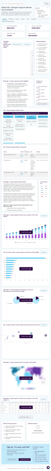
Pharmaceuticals (40, 10)
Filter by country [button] (17, 44)
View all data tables (25, 417)
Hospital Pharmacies (42, 120)
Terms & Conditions (40, 468)
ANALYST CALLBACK (42, 104)
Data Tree (37, 8)
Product (8, 116)
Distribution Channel (42, 116)
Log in (46, 3)
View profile (22, 155)
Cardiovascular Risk (19, 129)
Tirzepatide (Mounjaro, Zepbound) (8, 126)
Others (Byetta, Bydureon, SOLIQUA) (8, 139)
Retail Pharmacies (43, 123)
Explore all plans (12, 459)
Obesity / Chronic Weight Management (19, 125)
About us (28, 468)
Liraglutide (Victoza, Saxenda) (8, 134)
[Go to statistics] (8, 400)
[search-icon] (22, 4)
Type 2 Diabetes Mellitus (19, 120)
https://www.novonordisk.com (43, 172)
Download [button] (27, 44)
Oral (31, 124)
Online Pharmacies (43, 126)
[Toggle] (35, 10)
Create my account (24, 459)
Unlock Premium (25, 232)
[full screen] (32, 51)
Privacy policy (33, 468)
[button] (39, 10)
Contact (24, 468)
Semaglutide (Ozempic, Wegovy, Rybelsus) (8, 121)
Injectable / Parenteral (31, 121)
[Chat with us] (48, 467)
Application (19, 116)
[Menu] (2, 3)
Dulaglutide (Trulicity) (8, 130)
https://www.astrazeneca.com (43, 160)
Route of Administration (31, 117)
